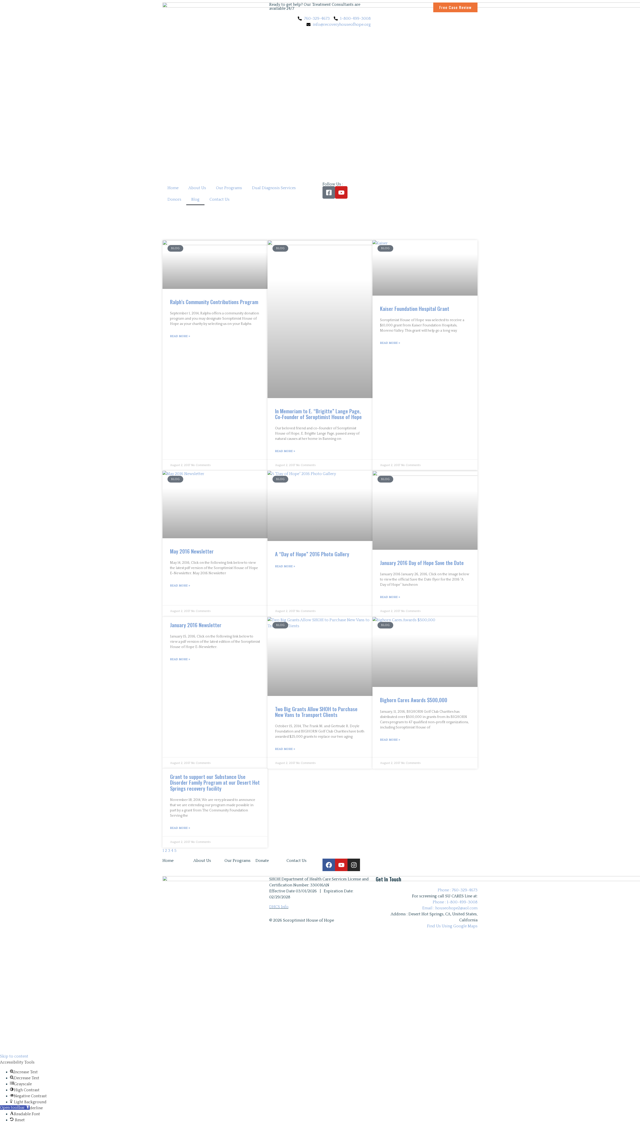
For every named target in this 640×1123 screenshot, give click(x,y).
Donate (262, 860)
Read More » (180, 336)
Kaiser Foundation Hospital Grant (414, 308)
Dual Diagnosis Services (274, 188)
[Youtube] (341, 192)
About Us (197, 188)
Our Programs (229, 188)
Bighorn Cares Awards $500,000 (413, 700)
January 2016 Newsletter (196, 625)
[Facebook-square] (328, 192)
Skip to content (14, 1056)
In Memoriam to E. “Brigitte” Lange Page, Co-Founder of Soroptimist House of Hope (318, 414)
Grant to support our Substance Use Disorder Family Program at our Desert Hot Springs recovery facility (215, 782)
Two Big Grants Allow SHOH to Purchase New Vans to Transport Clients (316, 711)
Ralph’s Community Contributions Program (214, 302)
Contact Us (220, 199)
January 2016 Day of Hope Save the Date (422, 562)
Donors (174, 199)
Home (173, 188)
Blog (195, 199)
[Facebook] (328, 865)
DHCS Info (278, 907)
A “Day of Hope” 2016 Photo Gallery (312, 554)
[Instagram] (354, 865)
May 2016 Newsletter (192, 551)
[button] (15, 1107)
